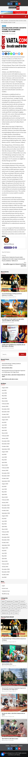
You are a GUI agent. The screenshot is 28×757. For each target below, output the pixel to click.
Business (4, 25)
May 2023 (4, 491)
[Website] (16, 248)
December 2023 (6, 473)
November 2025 (6, 411)
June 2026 (4, 393)
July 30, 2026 (11, 740)
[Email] (14, 248)
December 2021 (6, 537)
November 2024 (6, 443)
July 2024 (4, 454)
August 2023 (5, 483)
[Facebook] (3, 54)
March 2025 (5, 433)
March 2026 (5, 401)
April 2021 (4, 558)
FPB (11, 607)
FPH (14, 607)
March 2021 (5, 561)
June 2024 (4, 457)
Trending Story (5, 290)
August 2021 (5, 547)
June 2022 (4, 521)
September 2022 (6, 513)
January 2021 (5, 566)
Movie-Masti (12, 610)
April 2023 (4, 494)
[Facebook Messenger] (14, 54)
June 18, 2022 (12, 33)
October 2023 (5, 478)
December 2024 (6, 441)
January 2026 (5, 406)
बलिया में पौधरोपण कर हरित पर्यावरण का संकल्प (10, 379)
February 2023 (5, 499)
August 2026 (5, 387)
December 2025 (6, 409)
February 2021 (5, 563)
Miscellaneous (5, 610)
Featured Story (22, 288)
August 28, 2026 (12, 296)
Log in (3, 585)
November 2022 (6, 507)
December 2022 (6, 505)
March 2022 (5, 529)
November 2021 (6, 539)
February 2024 (5, 467)
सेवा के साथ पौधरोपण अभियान (7, 367)
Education (15, 604)
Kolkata (19, 607)
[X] (6, 54)
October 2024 (5, 446)
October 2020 (5, 574)
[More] (22, 54)
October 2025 (5, 414)
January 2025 (5, 438)
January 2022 (5, 534)
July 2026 (4, 390)
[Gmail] (16, 54)
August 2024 (5, 451)
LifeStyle (24, 607)
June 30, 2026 (12, 322)
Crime (3, 604)
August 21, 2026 (12, 691)
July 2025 (4, 422)
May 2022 (4, 523)
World (16, 613)
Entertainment (23, 604)
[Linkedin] (8, 54)
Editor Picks (15, 288)
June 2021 (4, 553)
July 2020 (4, 577)
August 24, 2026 (12, 665)
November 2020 (6, 571)
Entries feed (5, 588)
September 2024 (6, 449)
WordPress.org (5, 593)
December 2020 (6, 569)
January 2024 (5, 470)
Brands (3, 601)
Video (11, 613)
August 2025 (5, 419)
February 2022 (5, 531)
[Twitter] (19, 54)
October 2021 (5, 542)
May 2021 (4, 555)
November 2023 (6, 475)
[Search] (26, 16)
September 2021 (6, 545)
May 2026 (4, 395)
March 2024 (5, 465)
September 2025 (6, 417)
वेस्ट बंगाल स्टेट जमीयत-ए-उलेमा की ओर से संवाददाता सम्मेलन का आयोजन (13, 375)
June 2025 (4, 425)
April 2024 (4, 462)
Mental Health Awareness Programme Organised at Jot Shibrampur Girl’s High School (13, 371)
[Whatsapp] (11, 54)
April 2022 (4, 526)
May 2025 (4, 427)
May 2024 (4, 459)
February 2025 (5, 435)
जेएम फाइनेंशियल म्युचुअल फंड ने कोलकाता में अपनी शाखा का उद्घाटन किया (14, 264)
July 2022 (4, 518)
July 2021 (4, 550)
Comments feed (6, 591)
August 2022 (5, 515)
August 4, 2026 (12, 716)
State (18, 610)
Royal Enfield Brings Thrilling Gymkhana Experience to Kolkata (11, 364)
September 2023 (6, 481)
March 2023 (5, 497)
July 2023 (4, 486)
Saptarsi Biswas (6, 33)
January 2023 (5, 502)
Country (22, 601)
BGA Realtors (7, 252)
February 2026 (5, 403)
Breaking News (5, 288)
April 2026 (4, 398)
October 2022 (5, 510)
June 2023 (4, 489)
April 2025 (4, 430)
